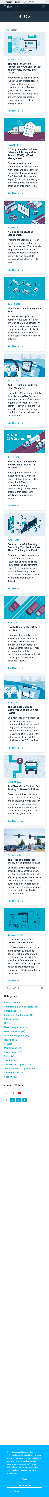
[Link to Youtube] (19, 1093)
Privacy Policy (13, 1491)
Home (6, 30)
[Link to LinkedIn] (13, 1093)
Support (8, 2)
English (31, 2)
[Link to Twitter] (6, 1093)
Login (17, 2)
